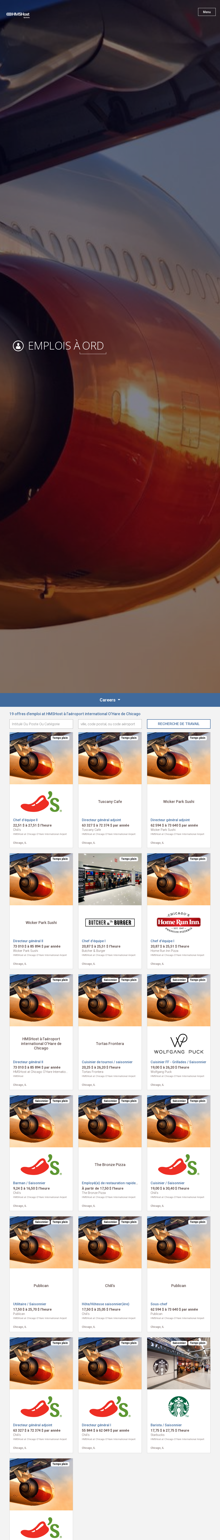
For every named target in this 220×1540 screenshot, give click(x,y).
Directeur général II (28, 941)
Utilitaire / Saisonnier (29, 1304)
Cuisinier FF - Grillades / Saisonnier (178, 1062)
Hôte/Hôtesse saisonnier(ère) (105, 1304)
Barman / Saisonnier (29, 1183)
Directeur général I (96, 1425)
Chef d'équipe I (93, 941)
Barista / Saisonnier (166, 1425)
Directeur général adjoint (101, 820)
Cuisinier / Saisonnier (168, 1183)
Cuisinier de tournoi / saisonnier (107, 1062)
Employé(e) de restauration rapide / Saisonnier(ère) (122, 1183)
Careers (108, 700)
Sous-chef (159, 1304)
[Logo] (22, 12)
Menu (207, 12)
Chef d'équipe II (25, 820)
